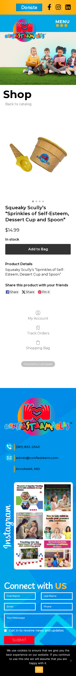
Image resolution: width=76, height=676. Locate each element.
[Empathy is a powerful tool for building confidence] (29, 497)
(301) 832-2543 (28, 447)
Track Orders (38, 333)
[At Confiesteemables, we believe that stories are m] (57, 553)
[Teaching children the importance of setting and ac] (29, 553)
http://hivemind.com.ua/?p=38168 (31, 375)
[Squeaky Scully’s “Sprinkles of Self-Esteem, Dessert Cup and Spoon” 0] (38, 154)
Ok (39, 669)
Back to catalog (18, 104)
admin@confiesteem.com (37, 458)
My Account (38, 318)
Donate (29, 7)
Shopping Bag (38, 348)
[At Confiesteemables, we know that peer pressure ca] (57, 526)
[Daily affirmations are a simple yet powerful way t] (29, 526)
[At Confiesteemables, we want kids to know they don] (57, 497)
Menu (62, 21)
